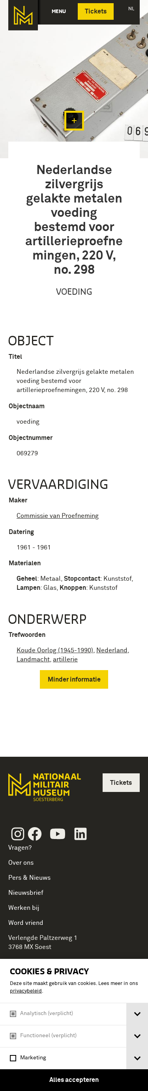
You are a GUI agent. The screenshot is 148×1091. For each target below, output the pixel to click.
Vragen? (20, 848)
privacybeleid (26, 991)
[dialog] (74, 1025)
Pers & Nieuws (29, 878)
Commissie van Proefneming (58, 516)
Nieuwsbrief (25, 893)
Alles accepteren (74, 1080)
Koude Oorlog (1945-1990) (55, 650)
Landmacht (33, 659)
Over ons (21, 863)
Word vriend (25, 923)
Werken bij (23, 908)
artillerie (65, 659)
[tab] (137, 1014)
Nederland (111, 650)
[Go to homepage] (43, 790)
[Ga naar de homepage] (23, 15)
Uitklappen (74, 121)
